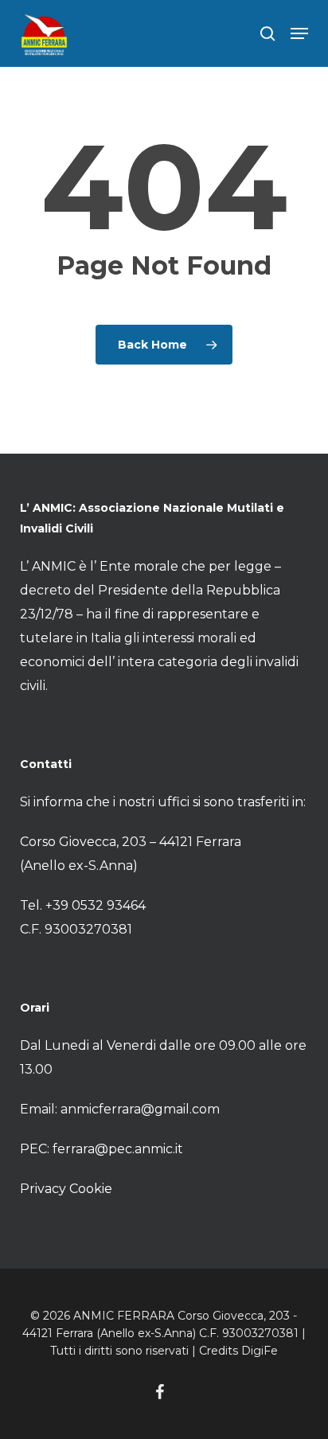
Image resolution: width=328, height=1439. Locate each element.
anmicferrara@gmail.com (140, 1109)
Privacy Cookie (66, 1188)
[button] (299, 33)
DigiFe (259, 1350)
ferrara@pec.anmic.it (118, 1148)
